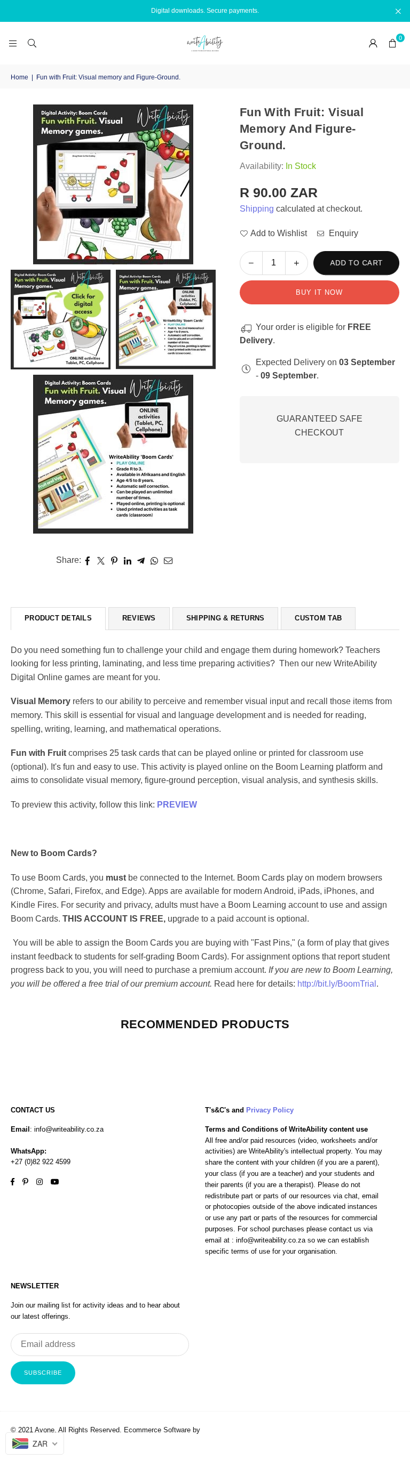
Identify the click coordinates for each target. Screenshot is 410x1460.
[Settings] (373, 43)
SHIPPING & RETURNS (225, 618)
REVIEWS (139, 618)
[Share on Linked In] (128, 560)
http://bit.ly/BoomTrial (336, 983)
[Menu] (12, 42)
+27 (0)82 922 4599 (40, 1162)
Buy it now (319, 292)
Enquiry (342, 233)
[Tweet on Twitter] (101, 560)
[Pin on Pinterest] (115, 560)
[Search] (32, 42)
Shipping (257, 208)
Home (19, 77)
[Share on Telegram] (141, 560)
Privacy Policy (270, 1110)
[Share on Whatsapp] (155, 560)
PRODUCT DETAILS (58, 618)
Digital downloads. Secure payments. (205, 10)
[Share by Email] (168, 560)
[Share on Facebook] (88, 560)
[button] (392, 43)
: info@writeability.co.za (67, 1129)
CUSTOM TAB (318, 618)
